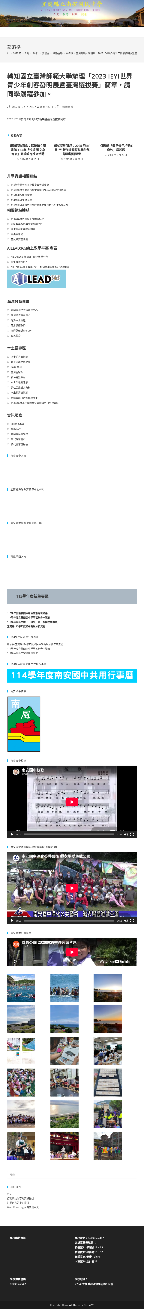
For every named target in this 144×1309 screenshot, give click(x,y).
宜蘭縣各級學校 (19, 434)
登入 (9, 1194)
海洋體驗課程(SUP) (21, 330)
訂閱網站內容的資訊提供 (20, 1198)
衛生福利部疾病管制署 (23, 229)
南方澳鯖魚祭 (18, 325)
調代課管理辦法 (19, 444)
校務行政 (16, 429)
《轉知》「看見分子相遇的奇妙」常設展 (116, 148)
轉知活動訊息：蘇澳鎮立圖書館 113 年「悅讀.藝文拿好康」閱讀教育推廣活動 (28, 150)
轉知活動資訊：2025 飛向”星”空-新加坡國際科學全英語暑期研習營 (72, 150)
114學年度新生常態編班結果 (22, 653)
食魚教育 (16, 335)
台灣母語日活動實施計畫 (24, 397)
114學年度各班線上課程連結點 (27, 218)
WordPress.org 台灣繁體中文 (23, 1207)
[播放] (12, 834)
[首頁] (8, 53)
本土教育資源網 (19, 392)
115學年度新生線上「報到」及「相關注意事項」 (33, 622)
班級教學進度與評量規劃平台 (27, 224)
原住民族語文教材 (20, 387)
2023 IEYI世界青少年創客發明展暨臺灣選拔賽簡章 (36, 119)
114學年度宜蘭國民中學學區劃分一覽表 (28, 648)
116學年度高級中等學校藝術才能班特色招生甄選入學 (39, 205)
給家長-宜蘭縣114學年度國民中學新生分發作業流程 (35, 644)
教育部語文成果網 (20, 362)
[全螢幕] (132, 834)
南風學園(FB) (18, 556)
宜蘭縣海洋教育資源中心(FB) (27, 489)
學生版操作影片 (19, 261)
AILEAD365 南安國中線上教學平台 (29, 256)
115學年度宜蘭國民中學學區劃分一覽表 (28, 617)
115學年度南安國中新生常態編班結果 (27, 613)
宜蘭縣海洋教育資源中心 (24, 310)
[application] (72, 802)
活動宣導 (67, 107)
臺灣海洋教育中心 (20, 315)
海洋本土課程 (18, 320)
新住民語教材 (18, 377)
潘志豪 (16, 107)
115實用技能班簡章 (21, 195)
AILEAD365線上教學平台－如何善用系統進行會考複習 (40, 267)
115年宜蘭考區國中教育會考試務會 (30, 184)
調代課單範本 (18, 439)
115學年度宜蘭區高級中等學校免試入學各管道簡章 (38, 189)
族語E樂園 (16, 367)
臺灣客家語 (17, 372)
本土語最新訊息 (19, 382)
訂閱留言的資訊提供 (18, 1202)
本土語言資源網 (19, 356)
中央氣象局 (17, 234)
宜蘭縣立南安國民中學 (29, 18)
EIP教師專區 (17, 424)
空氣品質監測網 (19, 239)
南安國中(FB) (18, 455)
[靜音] (126, 834)
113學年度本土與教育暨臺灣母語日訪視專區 (35, 402)
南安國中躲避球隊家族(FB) (26, 523)
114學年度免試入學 (21, 200)
